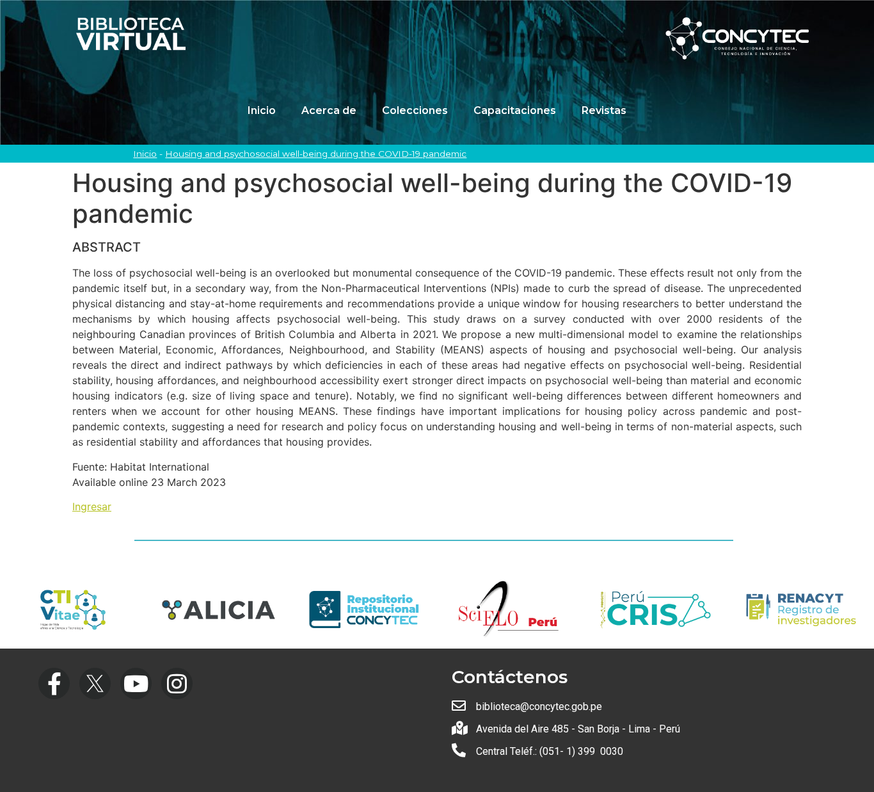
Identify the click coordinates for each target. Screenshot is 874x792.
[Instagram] (177, 683)
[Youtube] (136, 683)
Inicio (262, 110)
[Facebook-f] (54, 683)
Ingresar (91, 506)
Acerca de (328, 110)
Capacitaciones (514, 110)
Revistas (604, 110)
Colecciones (415, 110)
